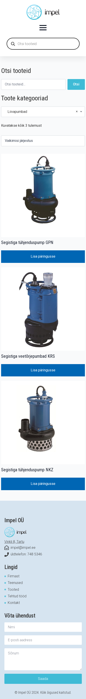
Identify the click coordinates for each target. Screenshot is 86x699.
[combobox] (43, 112)
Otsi (76, 84)
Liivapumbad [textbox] (41, 111)
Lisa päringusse (43, 256)
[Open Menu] (43, 27)
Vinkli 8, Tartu (14, 542)
